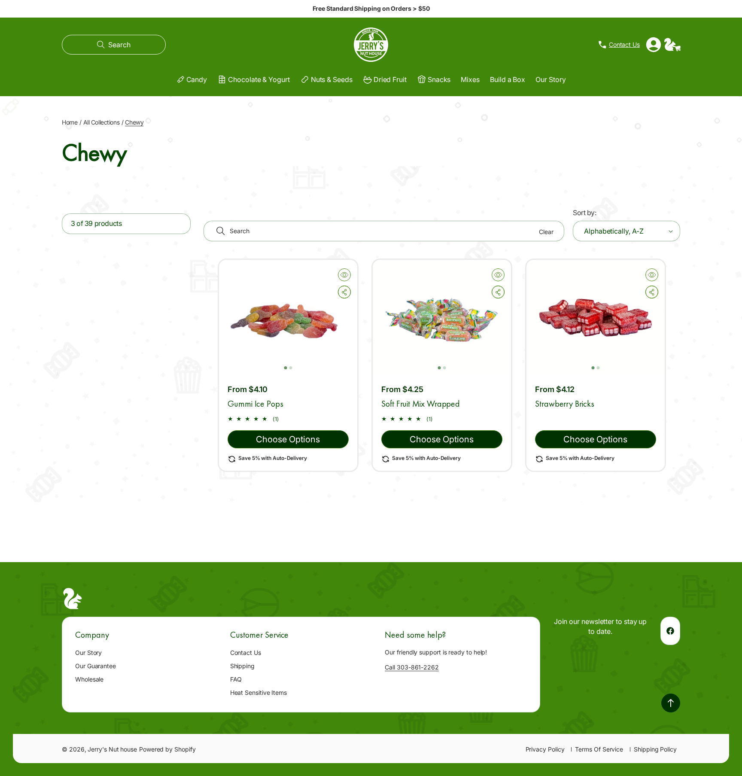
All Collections (101, 122)
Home (69, 122)
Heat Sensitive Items (258, 692)
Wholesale (89, 679)
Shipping (242, 665)
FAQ (236, 679)
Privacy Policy (545, 749)
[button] (113, 44)
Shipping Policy (655, 749)
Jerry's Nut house (112, 749)
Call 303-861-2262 (412, 667)
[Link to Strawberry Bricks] (595, 317)
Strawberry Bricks (564, 403)
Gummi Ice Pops (255, 403)
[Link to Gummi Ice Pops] (288, 317)
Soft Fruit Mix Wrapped (420, 403)
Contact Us (245, 652)
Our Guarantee (95, 665)
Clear (546, 231)
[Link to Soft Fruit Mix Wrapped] (442, 317)
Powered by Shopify (167, 749)
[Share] (344, 292)
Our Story (88, 652)
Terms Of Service (599, 749)
